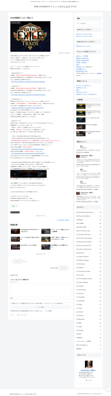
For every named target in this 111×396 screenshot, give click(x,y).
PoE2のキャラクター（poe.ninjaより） (86, 94)
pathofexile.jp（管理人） (89, 370)
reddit (77, 64)
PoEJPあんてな (80, 67)
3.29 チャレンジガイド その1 (84, 34)
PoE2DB (83, 62)
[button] (100, 23)
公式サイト (79, 56)
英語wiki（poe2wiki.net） (83, 60)
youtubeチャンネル (81, 87)
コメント (13, 282)
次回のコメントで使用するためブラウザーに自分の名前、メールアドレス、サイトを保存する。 (38, 303)
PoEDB (78, 62)
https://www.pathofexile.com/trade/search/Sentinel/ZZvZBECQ (28, 153)
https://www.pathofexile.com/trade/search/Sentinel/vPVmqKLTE (28, 94)
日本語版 (85, 56)
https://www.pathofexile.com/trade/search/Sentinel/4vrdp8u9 (27, 149)
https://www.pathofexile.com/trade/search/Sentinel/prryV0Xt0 (28, 108)
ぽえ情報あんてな (81, 69)
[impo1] (28, 173)
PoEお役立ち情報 (15, 212)
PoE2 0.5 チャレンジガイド (83, 46)
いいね (14, 206)
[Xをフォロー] (89, 380)
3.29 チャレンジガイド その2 (84, 36)
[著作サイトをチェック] (87, 380)
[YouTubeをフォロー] (91, 380)
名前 (11, 298)
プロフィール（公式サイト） (84, 85)
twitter (77, 89)
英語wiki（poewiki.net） (82, 58)
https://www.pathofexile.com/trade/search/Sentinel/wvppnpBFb (28, 81)
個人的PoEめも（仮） (82, 71)
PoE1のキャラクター (82, 92)
